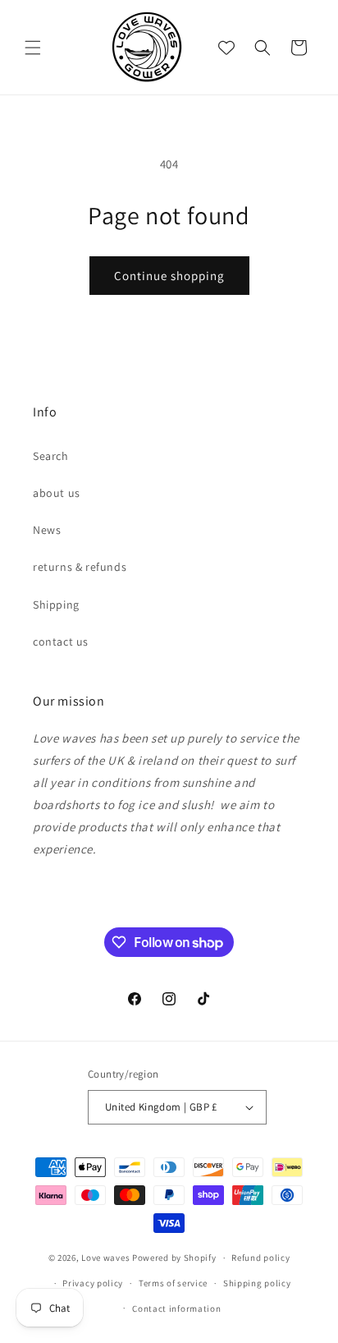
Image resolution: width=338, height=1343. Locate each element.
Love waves (105, 1257)
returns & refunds (79, 566)
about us (56, 492)
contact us (61, 641)
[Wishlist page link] (226, 47)
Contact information (176, 1308)
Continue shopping (169, 275)
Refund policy (260, 1257)
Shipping (56, 604)
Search (51, 455)
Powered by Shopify (174, 1257)
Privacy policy (92, 1283)
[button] (33, 48)
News (47, 529)
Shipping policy (257, 1283)
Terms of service (173, 1283)
